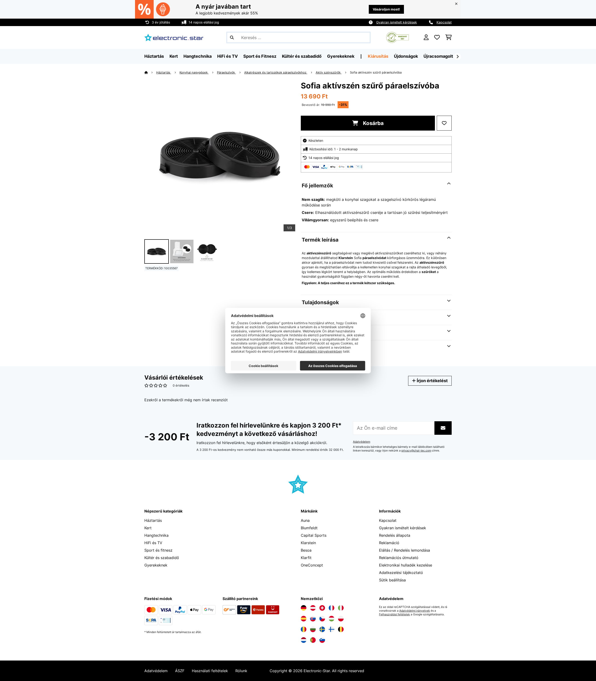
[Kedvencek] (437, 37)
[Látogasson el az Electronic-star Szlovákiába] (313, 618)
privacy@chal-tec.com (416, 450)
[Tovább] (457, 56)
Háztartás (163, 72)
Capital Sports (313, 535)
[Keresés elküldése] (232, 37)
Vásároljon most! (386, 9)
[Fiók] (426, 37)
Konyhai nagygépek (194, 72)
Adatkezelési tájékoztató (401, 572)
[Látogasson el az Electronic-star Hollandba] (303, 640)
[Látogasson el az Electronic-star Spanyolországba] (303, 618)
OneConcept (312, 565)
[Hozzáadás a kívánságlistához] (444, 123)
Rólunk (241, 670)
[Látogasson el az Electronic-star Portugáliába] (313, 640)
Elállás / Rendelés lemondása (404, 550)
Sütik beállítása (392, 580)
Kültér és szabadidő (161, 557)
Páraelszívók (226, 72)
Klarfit (306, 557)
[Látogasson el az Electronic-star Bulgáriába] (313, 629)
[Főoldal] (150, 72)
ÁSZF (179, 670)
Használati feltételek (210, 670)
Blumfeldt (309, 528)
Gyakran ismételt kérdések (396, 22)
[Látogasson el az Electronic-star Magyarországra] (331, 618)
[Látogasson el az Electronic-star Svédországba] (322, 629)
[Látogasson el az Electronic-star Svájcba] (322, 608)
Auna (305, 520)
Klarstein (308, 542)
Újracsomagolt (438, 56)
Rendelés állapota (394, 535)
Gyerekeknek (155, 565)
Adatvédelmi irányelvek (414, 610)
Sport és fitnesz (158, 550)
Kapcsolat (444, 22)
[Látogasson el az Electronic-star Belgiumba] (341, 629)
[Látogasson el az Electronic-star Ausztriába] (313, 608)
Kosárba (373, 123)
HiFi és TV (153, 542)
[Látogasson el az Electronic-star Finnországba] (331, 629)
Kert (148, 528)
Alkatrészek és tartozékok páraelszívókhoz (275, 72)
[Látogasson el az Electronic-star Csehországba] (322, 618)
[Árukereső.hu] (397, 37)
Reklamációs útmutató (398, 557)
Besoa (306, 550)
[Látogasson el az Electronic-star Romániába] (303, 629)
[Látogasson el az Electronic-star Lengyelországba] (341, 618)
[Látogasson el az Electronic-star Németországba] (303, 608)
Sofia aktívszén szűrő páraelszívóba (376, 72)
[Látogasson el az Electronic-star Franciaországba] (331, 608)
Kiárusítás (378, 56)
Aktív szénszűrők (329, 72)
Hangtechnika (156, 535)
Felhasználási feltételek (394, 614)
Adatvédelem (361, 441)
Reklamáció (389, 542)
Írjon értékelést (432, 380)
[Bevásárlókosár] (448, 37)
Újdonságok (406, 56)
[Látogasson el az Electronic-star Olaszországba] (341, 608)
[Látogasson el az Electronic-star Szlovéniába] (322, 640)
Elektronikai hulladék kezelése (405, 565)
